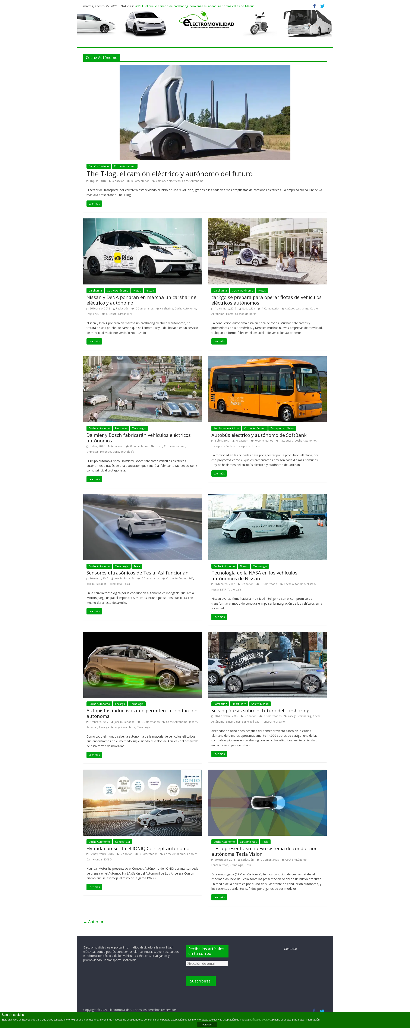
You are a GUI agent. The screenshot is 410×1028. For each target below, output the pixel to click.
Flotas (137, 290)
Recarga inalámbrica (123, 727)
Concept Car (122, 842)
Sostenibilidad (260, 704)
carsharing (166, 308)
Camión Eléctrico (99, 166)
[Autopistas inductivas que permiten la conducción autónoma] (142, 634)
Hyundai (97, 859)
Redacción (118, 181)
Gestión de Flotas (245, 314)
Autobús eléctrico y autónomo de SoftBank (259, 435)
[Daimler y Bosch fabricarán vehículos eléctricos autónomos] (142, 358)
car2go (289, 308)
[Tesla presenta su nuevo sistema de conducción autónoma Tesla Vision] (267, 772)
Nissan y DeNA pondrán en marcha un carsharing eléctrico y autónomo (141, 300)
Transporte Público (223, 446)
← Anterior (93, 921)
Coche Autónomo (124, 166)
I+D (191, 578)
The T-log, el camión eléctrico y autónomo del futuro (169, 173)
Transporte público (282, 428)
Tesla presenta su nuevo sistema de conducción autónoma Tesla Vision (264, 851)
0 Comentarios (140, 181)
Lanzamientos (248, 842)
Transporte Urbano (248, 446)
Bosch (158, 446)
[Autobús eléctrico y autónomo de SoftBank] (267, 358)
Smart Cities (239, 704)
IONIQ (108, 859)
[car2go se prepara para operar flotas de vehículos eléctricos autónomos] (267, 221)
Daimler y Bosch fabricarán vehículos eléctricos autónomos (138, 438)
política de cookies (260, 1019)
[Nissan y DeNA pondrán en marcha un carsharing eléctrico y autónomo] (142, 221)
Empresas (121, 428)
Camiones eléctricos (168, 181)
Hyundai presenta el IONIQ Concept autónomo (137, 848)
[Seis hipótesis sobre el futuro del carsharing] (267, 634)
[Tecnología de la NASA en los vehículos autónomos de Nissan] (267, 496)
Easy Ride (92, 314)
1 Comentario (270, 308)
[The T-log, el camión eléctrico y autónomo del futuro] (205, 67)
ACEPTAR (207, 1024)
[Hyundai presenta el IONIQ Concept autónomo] (142, 772)
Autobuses (286, 440)
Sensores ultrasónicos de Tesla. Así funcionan (137, 572)
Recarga (120, 704)
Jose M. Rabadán (124, 578)
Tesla (137, 566)
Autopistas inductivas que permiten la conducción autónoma (142, 713)
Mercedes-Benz (109, 452)
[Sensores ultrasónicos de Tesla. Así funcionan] (142, 496)
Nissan (150, 290)
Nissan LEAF (125, 314)
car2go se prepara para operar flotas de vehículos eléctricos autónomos (266, 300)
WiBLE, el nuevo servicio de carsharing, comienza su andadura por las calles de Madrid (195, 6)
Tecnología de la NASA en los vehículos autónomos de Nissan (254, 575)
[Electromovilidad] (205, 23)
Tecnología (139, 428)
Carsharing (95, 290)
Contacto (290, 949)
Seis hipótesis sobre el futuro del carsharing (260, 710)
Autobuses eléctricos (226, 428)
